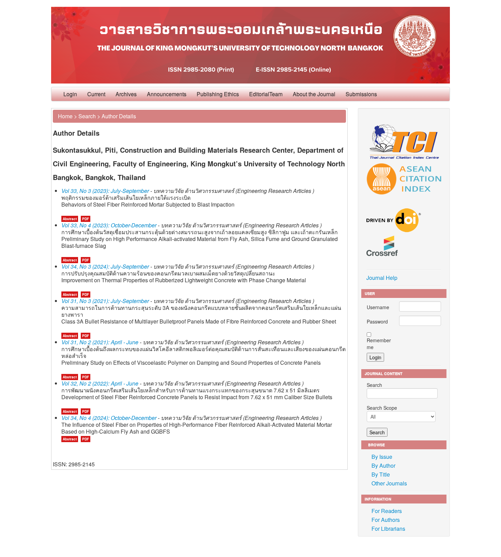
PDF (85, 218)
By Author (383, 465)
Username (378, 307)
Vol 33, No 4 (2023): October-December (108, 225)
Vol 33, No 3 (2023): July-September (105, 191)
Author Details (119, 116)
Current (96, 94)
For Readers (386, 511)
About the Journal (314, 94)
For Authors (385, 520)
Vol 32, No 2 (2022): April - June (99, 383)
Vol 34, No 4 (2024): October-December (108, 418)
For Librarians (388, 528)
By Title (380, 474)
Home (65, 116)
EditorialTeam (266, 94)
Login (70, 94)
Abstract (70, 218)
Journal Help (381, 278)
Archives (126, 94)
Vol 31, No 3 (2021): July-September (105, 301)
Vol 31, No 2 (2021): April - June (99, 342)
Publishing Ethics (218, 94)
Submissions (361, 94)
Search (87, 116)
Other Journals (389, 483)
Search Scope (382, 407)
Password (377, 321)
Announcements (166, 94)
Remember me (379, 343)
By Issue (381, 457)
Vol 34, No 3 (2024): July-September (105, 266)
